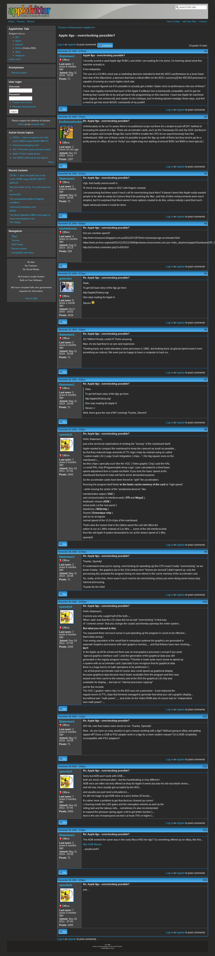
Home (11, 21)
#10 (205, 602)
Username (15, 86)
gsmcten (65, 278)
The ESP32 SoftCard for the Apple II (30, 157)
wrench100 (15, 194)
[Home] (29, 16)
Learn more (15, 59)
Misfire (18, 48)
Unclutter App (37, 124)
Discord (19, 44)
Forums (21, 21)
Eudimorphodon (71, 121)
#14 (205, 880)
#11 (205, 716)
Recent (30, 21)
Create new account (22, 102)
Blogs (14, 236)
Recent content (19, 72)
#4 (205, 223)
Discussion (75, 27)
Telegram (20, 55)
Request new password (24, 106)
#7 (205, 379)
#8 (205, 429)
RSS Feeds (17, 244)
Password (15, 94)
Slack (18, 52)
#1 (205, 51)
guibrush (14, 182)
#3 (205, 173)
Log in (60, 44)
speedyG (65, 434)
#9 (205, 552)
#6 (205, 329)
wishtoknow (68, 228)
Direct (21, 124)
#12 (205, 766)
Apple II (88, 27)
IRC (17, 37)
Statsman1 (67, 56)
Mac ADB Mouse (92, 844)
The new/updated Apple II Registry (27, 199)
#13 (205, 830)
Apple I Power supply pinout (26, 153)
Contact (203, 21)
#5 (205, 273)
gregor (13, 210)
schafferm (15, 202)
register (72, 44)
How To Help (173, 21)
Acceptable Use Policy (23, 252)
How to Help (31, 298)
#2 (205, 117)
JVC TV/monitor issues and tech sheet (31, 149)
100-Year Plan (189, 21)
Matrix (18, 41)
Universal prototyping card (25, 145)
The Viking (15, 222)
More (51, 162)
